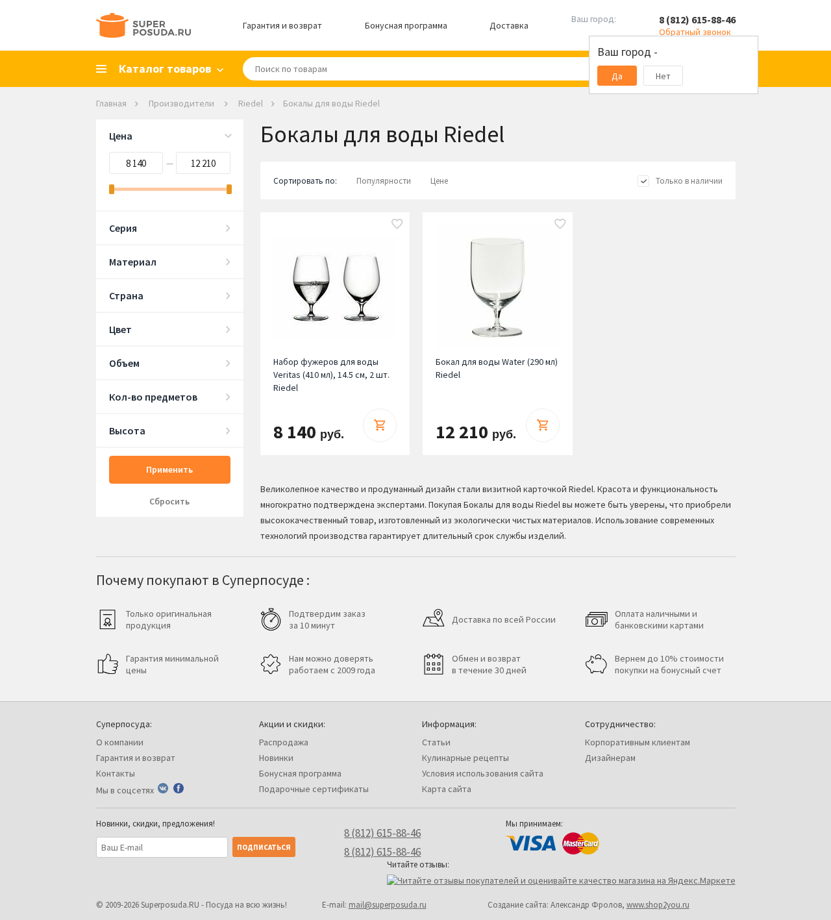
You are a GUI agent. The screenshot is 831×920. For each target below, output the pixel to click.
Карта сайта (446, 789)
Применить (169, 469)
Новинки (276, 758)
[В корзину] (380, 425)
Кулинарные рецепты (465, 758)
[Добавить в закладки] (397, 224)
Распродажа (283, 742)
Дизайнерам (610, 758)
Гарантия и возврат (282, 25)
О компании (119, 742)
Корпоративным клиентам (637, 742)
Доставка (509, 25)
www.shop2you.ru (657, 904)
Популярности (383, 180)
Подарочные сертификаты (314, 789)
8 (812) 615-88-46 (697, 19)
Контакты (115, 773)
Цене (439, 180)
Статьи (436, 742)
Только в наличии (689, 180)
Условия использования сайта (482, 773)
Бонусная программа (406, 25)
